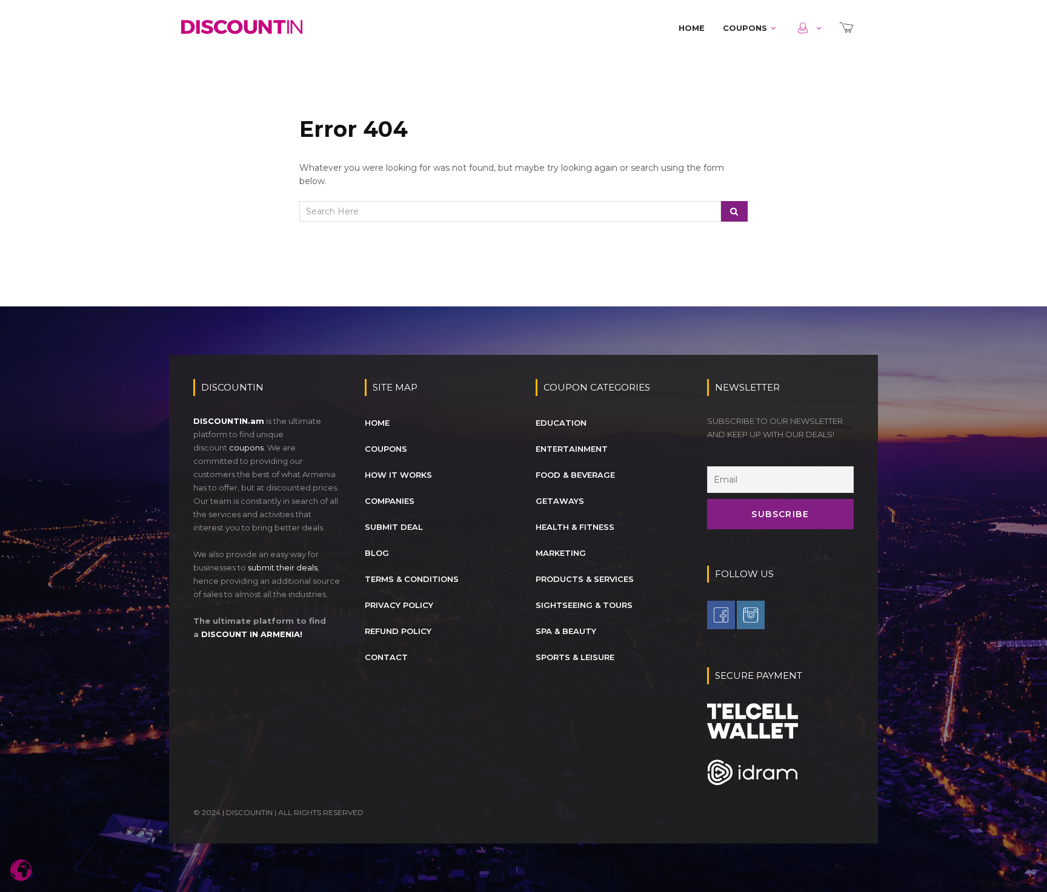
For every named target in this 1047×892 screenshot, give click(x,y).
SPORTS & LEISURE (575, 657)
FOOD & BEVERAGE (575, 475)
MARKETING (561, 553)
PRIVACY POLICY (399, 605)
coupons (246, 447)
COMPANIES (389, 501)
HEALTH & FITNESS (575, 527)
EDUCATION (561, 423)
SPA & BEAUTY (566, 631)
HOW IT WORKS (398, 475)
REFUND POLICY (398, 631)
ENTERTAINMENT (572, 449)
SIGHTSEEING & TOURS (584, 605)
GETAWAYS (560, 501)
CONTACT (386, 657)
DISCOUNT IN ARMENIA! (251, 634)
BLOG (377, 553)
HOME (692, 28)
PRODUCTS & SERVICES (585, 579)
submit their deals (282, 567)
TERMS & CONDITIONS (412, 579)
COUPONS (745, 28)
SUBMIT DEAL (394, 527)
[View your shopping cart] (848, 28)
